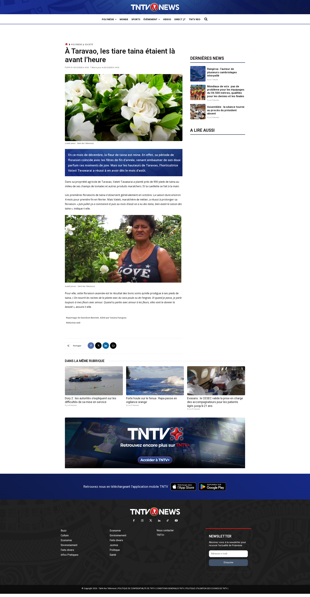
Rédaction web (73, 322)
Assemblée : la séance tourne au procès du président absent (225, 110)
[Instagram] (142, 520)
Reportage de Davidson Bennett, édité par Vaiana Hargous (96, 317)
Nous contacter (165, 530)
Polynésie (76, 44)
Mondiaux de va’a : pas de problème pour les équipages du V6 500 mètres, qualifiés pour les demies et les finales (225, 91)
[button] (206, 19)
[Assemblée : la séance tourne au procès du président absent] (198, 111)
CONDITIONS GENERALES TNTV (170, 588)
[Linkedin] (106, 345)
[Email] (113, 345)
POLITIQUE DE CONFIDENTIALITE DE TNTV (136, 588)
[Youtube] (176, 520)
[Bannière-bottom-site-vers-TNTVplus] (155, 467)
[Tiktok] (167, 520)
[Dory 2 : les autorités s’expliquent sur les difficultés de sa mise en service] (94, 380)
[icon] (66, 44)
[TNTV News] (155, 511)
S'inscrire (228, 562)
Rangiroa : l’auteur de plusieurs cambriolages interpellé (222, 72)
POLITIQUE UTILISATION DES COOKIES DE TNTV (206, 588)
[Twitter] (150, 520)
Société (89, 44)
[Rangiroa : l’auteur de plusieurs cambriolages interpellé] (198, 73)
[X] (98, 345)
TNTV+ (160, 534)
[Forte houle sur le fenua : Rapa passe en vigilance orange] (155, 380)
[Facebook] (91, 345)
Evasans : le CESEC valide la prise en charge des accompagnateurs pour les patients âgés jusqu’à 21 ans (215, 402)
